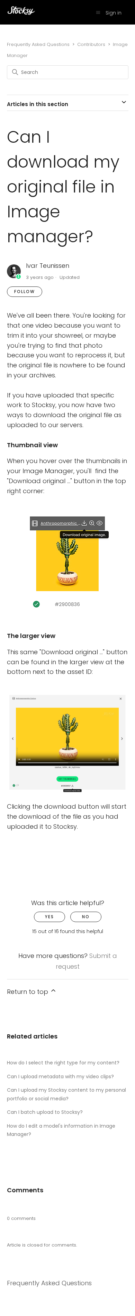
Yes (49, 917)
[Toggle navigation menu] (98, 12)
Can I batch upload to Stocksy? (45, 1112)
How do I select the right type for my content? (63, 1062)
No (86, 917)
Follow (24, 291)
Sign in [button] (114, 12)
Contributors (91, 44)
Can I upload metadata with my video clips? (60, 1076)
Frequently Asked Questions (38, 44)
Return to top (28, 991)
